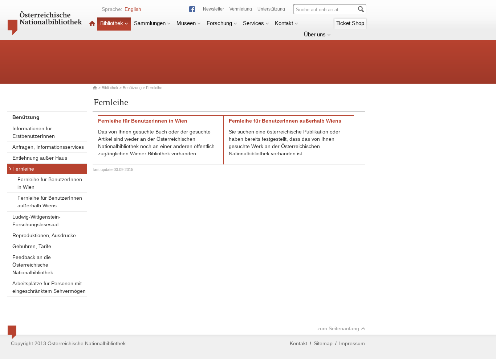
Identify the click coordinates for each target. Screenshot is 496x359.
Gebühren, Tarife (31, 246)
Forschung (219, 23)
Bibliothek (111, 23)
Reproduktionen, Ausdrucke (44, 235)
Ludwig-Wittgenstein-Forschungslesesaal (36, 220)
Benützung (132, 87)
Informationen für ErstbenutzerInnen (33, 132)
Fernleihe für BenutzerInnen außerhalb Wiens (49, 201)
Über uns (315, 34)
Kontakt (284, 23)
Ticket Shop (350, 23)
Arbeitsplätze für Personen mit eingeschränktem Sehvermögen (49, 287)
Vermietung (240, 9)
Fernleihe (23, 169)
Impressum (352, 343)
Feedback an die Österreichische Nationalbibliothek (32, 264)
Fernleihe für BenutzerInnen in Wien (49, 183)
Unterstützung (271, 9)
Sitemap (323, 343)
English (133, 9)
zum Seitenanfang (338, 328)
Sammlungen (150, 23)
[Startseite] (92, 23)
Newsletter (213, 9)
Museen (186, 23)
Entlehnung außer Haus (39, 158)
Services (253, 23)
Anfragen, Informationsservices (48, 147)
